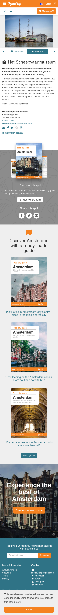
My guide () (47, 11)
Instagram (39, 581)
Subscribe (44, 555)
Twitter (38, 578)
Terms (5, 575)
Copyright (6, 572)
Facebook (39, 575)
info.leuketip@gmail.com (42, 572)
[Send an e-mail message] (36, 215)
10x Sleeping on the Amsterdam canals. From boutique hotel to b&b (29, 378)
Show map (19, 51)
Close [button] (29, 609)
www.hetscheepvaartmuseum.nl (17, 123)
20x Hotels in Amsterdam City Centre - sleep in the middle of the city (29, 313)
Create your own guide (29, 510)
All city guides (29, 455)
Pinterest (39, 584)
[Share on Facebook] (22, 215)
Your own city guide (31, 199)
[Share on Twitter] (29, 215)
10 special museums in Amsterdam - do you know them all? (29, 443)
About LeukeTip (9, 569)
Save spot (39, 51)
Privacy (5, 578)
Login (48, 3)
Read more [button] (15, 602)
